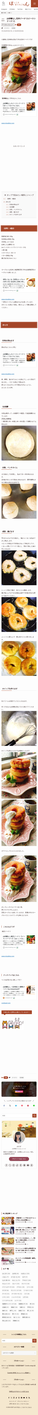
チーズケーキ (17, 1294)
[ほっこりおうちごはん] (19, 3)
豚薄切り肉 (6, 1317)
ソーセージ (28, 1290)
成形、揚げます (14, 212)
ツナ (26, 1294)
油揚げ (22, 1310)
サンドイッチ (16, 1290)
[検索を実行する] (34, 1116)
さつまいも (15, 1277)
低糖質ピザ (23, 1304)
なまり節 (6, 1280)
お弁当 (15, 1273)
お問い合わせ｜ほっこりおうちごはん (19, 1403)
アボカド (26, 1280)
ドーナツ (6, 28)
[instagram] (13, 1165)
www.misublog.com (7, 123)
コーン (30, 1287)
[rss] (29, 1398)
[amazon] (31, 1165)
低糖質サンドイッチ (9, 1304)
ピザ (25, 1297)
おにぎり (6, 1273)
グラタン (20, 1287)
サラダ (5, 1290)
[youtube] (28, 1165)
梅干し (13, 1310)
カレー (15, 1283)
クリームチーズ (8, 1287)
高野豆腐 (26, 1317)
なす (24, 1277)
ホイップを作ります (16, 214)
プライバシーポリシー (23, 1401)
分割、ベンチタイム (16, 209)
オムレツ (6, 1283)
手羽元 (30, 1307)
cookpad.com (5, 1003)
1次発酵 (12, 207)
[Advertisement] (19, 166)
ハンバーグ (16, 1297)
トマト (5, 1297)
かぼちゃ (25, 1273)
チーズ (5, 1294)
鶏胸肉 (16, 1320)
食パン (17, 1317)
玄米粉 (13, 28)
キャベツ (25, 1283)
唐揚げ (14, 1307)
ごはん (5, 1277)
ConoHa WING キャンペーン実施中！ (19, 1373)
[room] (20, 1165)
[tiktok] (17, 1165)
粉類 (19, 24)
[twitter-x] (10, 1165)
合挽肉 (5, 1307)
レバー (18, 1300)
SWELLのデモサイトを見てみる (19, 1391)
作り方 (8, 202)
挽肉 (4, 1310)
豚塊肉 (24, 1314)
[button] (4, 1105)
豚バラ (15, 1314)
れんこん (16, 1280)
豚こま (30, 1310)
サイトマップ (12, 1401)
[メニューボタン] (34, 3)
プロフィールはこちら (19, 1159)
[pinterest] (24, 1165)
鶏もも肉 (6, 1320)
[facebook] (6, 1165)
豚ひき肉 (6, 1314)
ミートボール (7, 1300)
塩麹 (22, 1307)
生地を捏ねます (14, 204)
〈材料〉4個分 (11, 199)
